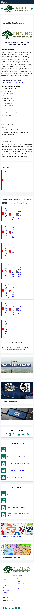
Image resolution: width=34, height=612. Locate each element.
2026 (4, 203)
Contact (19, 588)
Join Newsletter (21, 586)
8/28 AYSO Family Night (13, 494)
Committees (6, 590)
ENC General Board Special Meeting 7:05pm (19, 450)
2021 (31, 203)
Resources (5, 592)
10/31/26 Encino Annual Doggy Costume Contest (18, 514)
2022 (26, 203)
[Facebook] (6, 435)
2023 (20, 203)
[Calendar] (32, 9)
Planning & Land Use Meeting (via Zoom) (18, 463)
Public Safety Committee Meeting (16, 470)
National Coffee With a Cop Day (16, 507)
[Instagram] (10, 435)
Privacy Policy (20, 583)
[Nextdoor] (28, 435)
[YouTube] (23, 435)
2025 (10, 203)
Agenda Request (7, 583)
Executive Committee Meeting (15, 477)
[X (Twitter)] (14, 435)
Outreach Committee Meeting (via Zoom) (18, 456)
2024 (15, 203)
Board (4, 585)
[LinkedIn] (19, 435)
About (18, 578)
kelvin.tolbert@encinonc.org (14, 82)
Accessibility (20, 581)
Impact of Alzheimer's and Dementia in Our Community (19, 500)
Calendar (5, 587)
